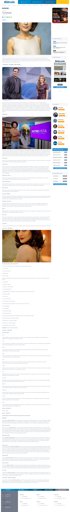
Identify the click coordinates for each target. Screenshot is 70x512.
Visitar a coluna (61, 109)
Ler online (60, 84)
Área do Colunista (62, 489)
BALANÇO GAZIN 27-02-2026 (57, 157)
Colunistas (52, 5)
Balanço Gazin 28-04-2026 (56, 152)
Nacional (46, 5)
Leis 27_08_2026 (55, 181)
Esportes (29, 5)
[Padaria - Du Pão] (60, 15)
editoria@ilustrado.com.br (43, 498)
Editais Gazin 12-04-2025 (56, 165)
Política (18, 5)
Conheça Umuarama (48, 489)
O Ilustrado (7, 489)
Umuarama (4, 5)
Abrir (65, 152)
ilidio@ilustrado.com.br (25, 505)
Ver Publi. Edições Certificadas (60, 168)
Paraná (14, 5)
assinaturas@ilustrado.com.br (26, 498)
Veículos (41, 5)
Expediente (35, 489)
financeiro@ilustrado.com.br (60, 505)
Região (9, 5)
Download (64, 178)
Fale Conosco (21, 489)
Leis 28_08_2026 (55, 178)
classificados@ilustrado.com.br (61, 498)
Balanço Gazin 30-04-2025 (56, 162)
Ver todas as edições (60, 87)
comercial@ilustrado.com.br (43, 505)
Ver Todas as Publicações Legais (60, 184)
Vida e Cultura (35, 5)
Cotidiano (23, 5)
